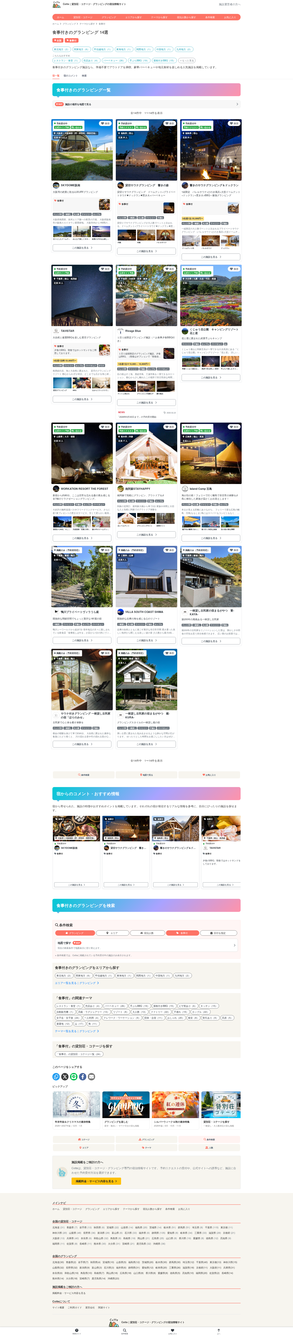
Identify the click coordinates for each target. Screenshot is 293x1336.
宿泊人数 (149, 933)
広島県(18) (126, 1273)
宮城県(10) (109, 1262)
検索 (84, 75)
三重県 (200, 1232)
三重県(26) (175, 1267)
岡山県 (144, 1238)
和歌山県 (101, 1238)
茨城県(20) (148, 1262)
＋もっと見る (187, 60)
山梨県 (75, 1232)
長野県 (89, 1232)
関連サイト (104, 1307)
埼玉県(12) (189, 1262)
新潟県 (103, 1232)
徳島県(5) (175, 1273)
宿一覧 (56, 75)
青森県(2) (71, 1262)
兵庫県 (73, 1238)
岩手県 (86, 1227)
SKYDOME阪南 (69, 847)
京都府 (229, 1232)
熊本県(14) (58, 1278)
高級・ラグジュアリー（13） (93, 1011)
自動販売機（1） (65, 1011)
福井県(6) (121, 1267)
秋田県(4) (95, 1262)
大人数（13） (139, 1011)
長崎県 (86, 1243)
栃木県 (170, 1227)
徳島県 (212, 1238)
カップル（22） (200, 1011)
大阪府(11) (216, 1267)
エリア (114, 933)
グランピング (109, 17)
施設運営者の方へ (230, 4)
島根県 (129, 1238)
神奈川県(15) (230, 1262)
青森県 (72, 1227)
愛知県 (172, 1232)
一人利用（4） (92, 1017)
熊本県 (100, 1243)
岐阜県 (186, 1232)
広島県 (158, 1238)
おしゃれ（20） (175, 1017)
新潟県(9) (85, 1267)
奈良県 (86, 1238)
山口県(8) (138, 1273)
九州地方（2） (184, 49)
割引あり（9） (210, 1017)
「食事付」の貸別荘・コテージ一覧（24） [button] (79, 1054)
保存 (107, 123)
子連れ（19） (181, 1011)
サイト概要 (58, 1307)
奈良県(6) (57, 1273)
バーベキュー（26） (114, 60)
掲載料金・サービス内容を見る (95, 1181)
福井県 (144, 1232)
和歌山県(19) (72, 1273)
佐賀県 (72, 1243)
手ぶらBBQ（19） (139, 60)
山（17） (80, 1023)
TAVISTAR (215, 847)
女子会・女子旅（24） (68, 1017)
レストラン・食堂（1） (66, 60)
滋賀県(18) (189, 1267)
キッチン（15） (209, 1006)
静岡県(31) (134, 1267)
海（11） (93, 1023)
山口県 (171, 1238)
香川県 (185, 1238)
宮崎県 (128, 1243)
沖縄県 (159, 1243)
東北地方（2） (62, 49)
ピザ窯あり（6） (188, 1006)
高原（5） (227, 1017)
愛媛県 (198, 1238)
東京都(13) (216, 1262)
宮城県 (113, 1227)
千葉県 (212, 1227)
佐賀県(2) (214, 1273)
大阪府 (58, 1238)
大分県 (114, 1243)
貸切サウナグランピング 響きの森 (128, 847)
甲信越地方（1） (103, 49)
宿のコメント (71, 75)
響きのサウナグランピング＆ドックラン (178, 847)
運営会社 (90, 1307)
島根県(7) (99, 1273)
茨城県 (155, 1227)
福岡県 (58, 1243)
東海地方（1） (124, 49)
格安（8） (193, 1017)
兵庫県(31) (229, 1267)
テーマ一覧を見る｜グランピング (75, 1031)
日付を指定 (220, 933)
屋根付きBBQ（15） (164, 60)
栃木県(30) (161, 1262)
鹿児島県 (143, 1243)
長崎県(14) (227, 1273)
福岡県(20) (202, 1273)
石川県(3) (109, 1267)
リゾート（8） (121, 1011)
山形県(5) (121, 1262)
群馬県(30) (175, 1262)
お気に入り (230, 17)
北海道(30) (58, 1262)
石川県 (131, 1232)
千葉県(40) (202, 1262)
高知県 (225, 1238)
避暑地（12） (63, 1023)
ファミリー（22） (160, 1011)
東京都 (227, 1227)
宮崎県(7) (85, 1278)
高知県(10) (188, 1273)
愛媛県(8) (163, 1273)
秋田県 (99, 1227)
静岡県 (158, 1232)
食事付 (184, 933)
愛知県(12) (148, 1267)
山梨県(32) (58, 1267)
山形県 (127, 1227)
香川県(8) (151, 1273)
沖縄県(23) (113, 1278)
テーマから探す (159, 17)
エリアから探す (133, 17)
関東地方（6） (82, 49)
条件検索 (210, 17)
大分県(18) (72, 1278)
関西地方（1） (144, 49)
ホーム (60, 17)
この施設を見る (80, 247)
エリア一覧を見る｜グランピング (75, 983)
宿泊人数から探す (186, 17)
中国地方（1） (164, 49)
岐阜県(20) (161, 1267)
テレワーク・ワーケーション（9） (122, 1017)
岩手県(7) (83, 1262)
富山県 (117, 1232)
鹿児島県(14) (99, 1278)
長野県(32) (72, 1267)
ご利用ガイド (75, 1307)
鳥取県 (115, 1238)
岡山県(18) (112, 1273)
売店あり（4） (91, 60)
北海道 (58, 1227)
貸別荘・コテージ (82, 17)
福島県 (141, 1227)
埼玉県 (197, 1227)
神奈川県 (59, 1232)
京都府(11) (202, 1267)
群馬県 (184, 1227)
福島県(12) (134, 1262)
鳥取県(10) (87, 1273)
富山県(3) (97, 1267)
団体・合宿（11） (154, 1017)
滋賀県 (215, 1232)
